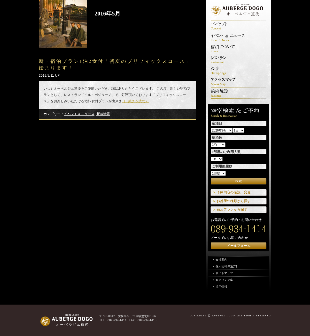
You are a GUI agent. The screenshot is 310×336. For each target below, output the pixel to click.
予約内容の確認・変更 (234, 192)
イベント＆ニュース (79, 114)
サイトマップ (224, 273)
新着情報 (103, 114)
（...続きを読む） (135, 101)
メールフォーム (239, 246)
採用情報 (221, 286)
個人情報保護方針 (227, 266)
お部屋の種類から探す (234, 201)
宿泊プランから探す (232, 209)
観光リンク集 (224, 280)
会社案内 (221, 259)
